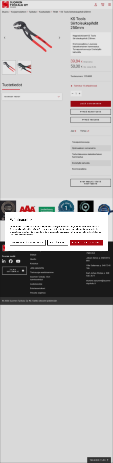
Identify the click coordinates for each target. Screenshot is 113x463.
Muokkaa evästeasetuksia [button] (27, 242)
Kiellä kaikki (57, 242)
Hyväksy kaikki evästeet (86, 242)
